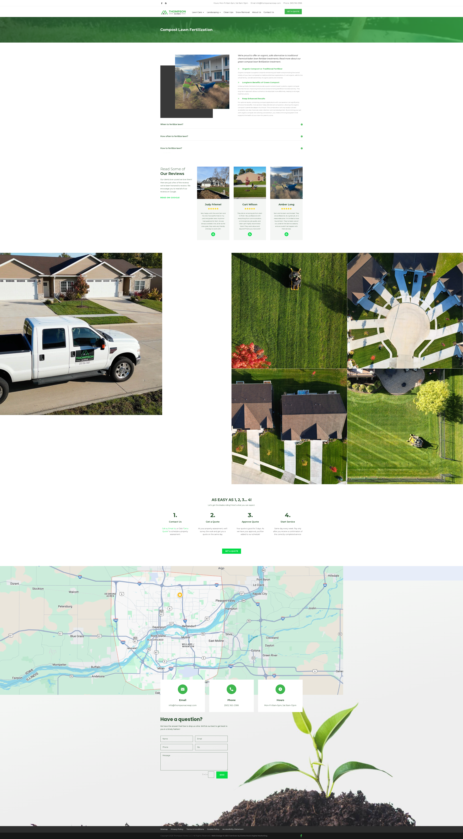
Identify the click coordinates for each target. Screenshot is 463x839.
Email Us (172, 528)
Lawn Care (197, 12)
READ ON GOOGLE (170, 197)
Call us (164, 528)
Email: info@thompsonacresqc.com (266, 3)
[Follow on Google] (165, 3)
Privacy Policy (177, 829)
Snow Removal (243, 12)
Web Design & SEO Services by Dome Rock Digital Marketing (239, 836)
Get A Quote (293, 11)
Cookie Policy (213, 829)
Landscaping (213, 12)
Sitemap (164, 829)
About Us (256, 12)
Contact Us (269, 12)
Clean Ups (228, 12)
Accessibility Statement (233, 829)
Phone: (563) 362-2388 (292, 3)
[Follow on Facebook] (161, 3)
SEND (222, 775)
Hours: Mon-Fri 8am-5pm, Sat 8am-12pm (231, 3)
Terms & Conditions (195, 829)
